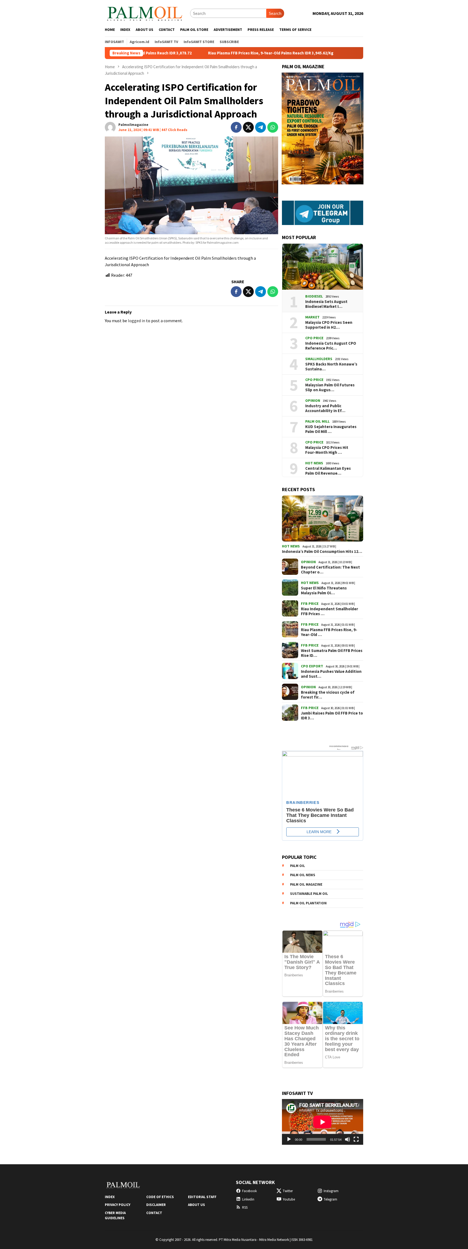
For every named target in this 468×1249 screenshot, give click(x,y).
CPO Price (314, 337)
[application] (322, 1122)
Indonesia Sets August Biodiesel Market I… (326, 304)
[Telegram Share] (260, 127)
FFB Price (309, 603)
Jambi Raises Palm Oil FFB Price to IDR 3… (332, 715)
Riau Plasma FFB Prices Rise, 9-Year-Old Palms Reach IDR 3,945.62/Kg (225, 53)
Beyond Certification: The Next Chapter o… (330, 570)
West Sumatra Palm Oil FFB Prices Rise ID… (331, 653)
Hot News (314, 463)
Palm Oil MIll (317, 421)
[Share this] (236, 127)
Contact (154, 1213)
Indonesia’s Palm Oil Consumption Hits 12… (322, 551)
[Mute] (347, 1139)
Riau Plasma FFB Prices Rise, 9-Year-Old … (329, 632)
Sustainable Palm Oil (309, 893)
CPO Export (312, 666)
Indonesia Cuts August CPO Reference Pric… (330, 346)
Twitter (288, 1191)
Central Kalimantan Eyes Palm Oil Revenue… (328, 471)
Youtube (289, 1199)
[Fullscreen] (356, 1139)
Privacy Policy (117, 1204)
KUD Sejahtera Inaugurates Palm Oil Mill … (330, 429)
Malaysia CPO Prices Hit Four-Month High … (326, 450)
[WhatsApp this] (272, 127)
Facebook (249, 1191)
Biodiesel (314, 296)
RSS (245, 1207)
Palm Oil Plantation (308, 903)
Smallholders (318, 358)
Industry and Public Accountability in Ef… (325, 408)
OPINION (312, 400)
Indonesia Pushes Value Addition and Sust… (331, 674)
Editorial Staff (202, 1197)
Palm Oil (297, 865)
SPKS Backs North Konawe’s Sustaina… (331, 366)
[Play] (289, 1139)
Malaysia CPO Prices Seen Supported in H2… (328, 325)
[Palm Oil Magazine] (145, 12)
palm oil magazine (306, 884)
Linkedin (248, 1199)
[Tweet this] (248, 127)
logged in (136, 320)
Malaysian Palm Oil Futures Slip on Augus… (330, 387)
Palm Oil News (302, 875)
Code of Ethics (160, 1197)
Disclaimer (156, 1204)
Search (275, 13)
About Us (196, 1204)
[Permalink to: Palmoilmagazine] (110, 126)
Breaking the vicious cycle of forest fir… (328, 695)
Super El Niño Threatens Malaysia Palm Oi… (324, 590)
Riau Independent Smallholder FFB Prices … (329, 611)
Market (312, 317)
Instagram (331, 1191)
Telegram (330, 1199)
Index (110, 1197)
